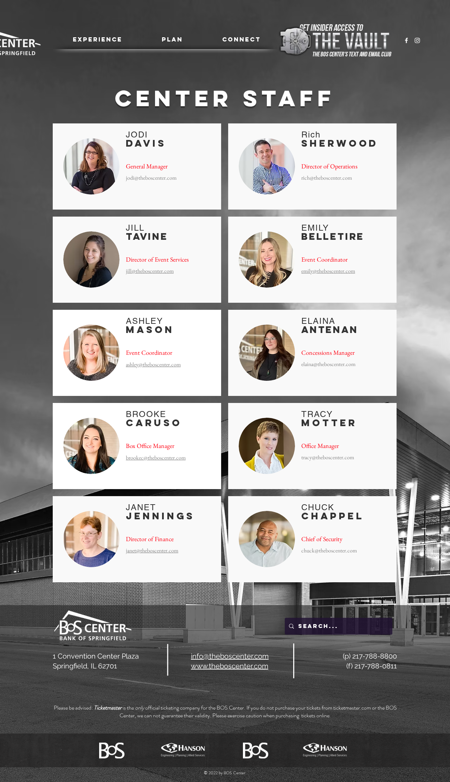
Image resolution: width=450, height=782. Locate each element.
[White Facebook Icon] (406, 40)
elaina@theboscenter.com (328, 364)
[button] (97, 39)
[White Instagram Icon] (417, 40)
